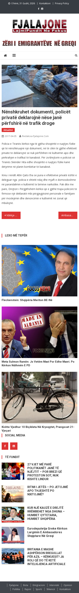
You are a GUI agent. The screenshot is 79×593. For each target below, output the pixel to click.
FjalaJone (14, 585)
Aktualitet (8, 130)
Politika (16, 589)
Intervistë (54, 585)
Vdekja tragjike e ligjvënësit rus (13, 215)
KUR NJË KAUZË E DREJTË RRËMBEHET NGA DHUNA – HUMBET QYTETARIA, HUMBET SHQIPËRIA (46, 513)
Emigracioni (39, 585)
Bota (25, 585)
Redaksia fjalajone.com (35, 136)
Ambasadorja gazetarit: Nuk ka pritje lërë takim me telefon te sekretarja (69, 215)
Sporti (39, 589)
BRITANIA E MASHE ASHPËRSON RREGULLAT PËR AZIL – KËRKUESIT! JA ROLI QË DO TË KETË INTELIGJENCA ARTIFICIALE (46, 557)
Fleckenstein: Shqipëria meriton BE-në (27, 300)
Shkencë (50, 589)
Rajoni (28, 589)
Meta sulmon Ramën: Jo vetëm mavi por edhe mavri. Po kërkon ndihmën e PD (38, 363)
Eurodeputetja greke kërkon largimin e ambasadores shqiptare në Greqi (47, 532)
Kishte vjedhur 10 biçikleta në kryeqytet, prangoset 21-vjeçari (38, 428)
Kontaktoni (45, 3)
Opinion (68, 585)
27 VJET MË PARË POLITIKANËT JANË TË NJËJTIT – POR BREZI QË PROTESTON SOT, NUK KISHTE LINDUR (44, 472)
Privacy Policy (62, 3)
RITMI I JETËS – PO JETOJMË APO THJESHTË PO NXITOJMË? (47, 490)
